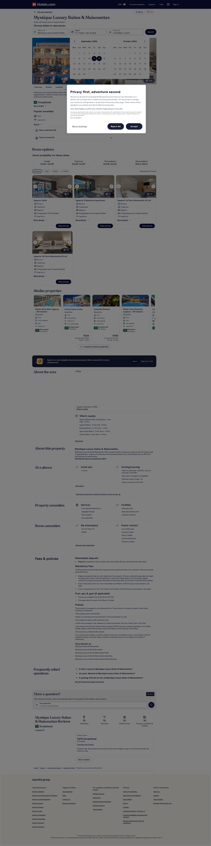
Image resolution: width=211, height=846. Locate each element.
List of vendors (75, 118)
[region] (106, 109)
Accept (134, 126)
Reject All (116, 126)
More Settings (79, 126)
